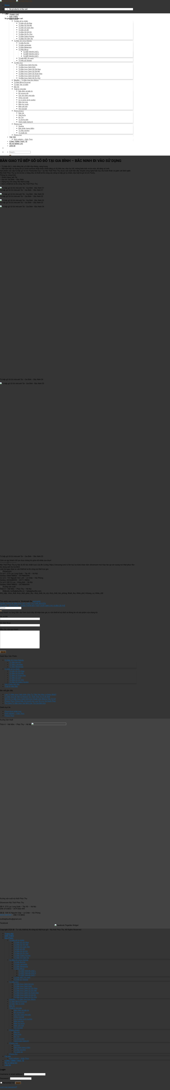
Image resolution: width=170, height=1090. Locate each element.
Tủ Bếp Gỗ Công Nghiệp (23, 41)
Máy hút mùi (23, 102)
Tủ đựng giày (23, 120)
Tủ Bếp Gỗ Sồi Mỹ (25, 26)
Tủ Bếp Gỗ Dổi (15, 678)
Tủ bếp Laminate (25, 45)
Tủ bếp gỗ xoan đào (26, 28)
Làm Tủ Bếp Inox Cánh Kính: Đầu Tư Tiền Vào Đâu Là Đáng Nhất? (30, 694)
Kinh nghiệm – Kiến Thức (23, 139)
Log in (18, 1083)
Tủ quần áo (23, 133)
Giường (21, 126)
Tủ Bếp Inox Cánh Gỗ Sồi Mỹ (29, 71)
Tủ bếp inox (18, 63)
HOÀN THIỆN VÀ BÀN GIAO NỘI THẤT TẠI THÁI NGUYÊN (23, 603)
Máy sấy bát (23, 107)
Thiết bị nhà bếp (20, 89)
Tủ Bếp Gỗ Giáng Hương (18, 682)
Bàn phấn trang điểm (26, 128)
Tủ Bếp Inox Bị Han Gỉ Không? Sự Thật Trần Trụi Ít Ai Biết (27, 697)
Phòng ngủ (18, 124)
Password (5, 1078)
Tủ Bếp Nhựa (23, 50)
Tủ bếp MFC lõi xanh (26, 58)
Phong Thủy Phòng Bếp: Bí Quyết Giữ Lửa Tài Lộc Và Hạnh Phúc (30, 701)
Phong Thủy (9, 716)
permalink (37, 601)
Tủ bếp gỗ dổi (24, 30)
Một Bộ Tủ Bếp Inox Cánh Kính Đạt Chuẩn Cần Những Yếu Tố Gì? (30, 699)
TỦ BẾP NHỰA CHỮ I (31, 56)
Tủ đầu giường (24, 131)
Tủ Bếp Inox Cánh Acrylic (28, 65)
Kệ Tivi (21, 117)
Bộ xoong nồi (23, 93)
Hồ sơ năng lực (16, 144)
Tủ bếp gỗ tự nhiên (21, 21)
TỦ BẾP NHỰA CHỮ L (31, 52)
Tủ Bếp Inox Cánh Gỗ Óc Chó (29, 78)
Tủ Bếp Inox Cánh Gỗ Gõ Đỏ (29, 76)
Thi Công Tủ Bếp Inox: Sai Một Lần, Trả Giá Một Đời (25, 703)
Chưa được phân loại (13, 711)
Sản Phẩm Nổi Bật (12, 684)
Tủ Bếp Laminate (16, 664)
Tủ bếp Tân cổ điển (21, 85)
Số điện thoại (5, 623)
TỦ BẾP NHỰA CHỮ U (31, 54)
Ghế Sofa (22, 115)
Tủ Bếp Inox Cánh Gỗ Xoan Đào (30, 74)
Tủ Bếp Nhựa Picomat (22, 82)
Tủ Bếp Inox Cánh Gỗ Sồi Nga (30, 69)
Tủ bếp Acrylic (24, 43)
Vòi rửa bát (23, 109)
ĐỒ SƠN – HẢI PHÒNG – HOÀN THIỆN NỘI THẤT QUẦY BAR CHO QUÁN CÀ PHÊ (32, 606)
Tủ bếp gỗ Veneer (25, 61)
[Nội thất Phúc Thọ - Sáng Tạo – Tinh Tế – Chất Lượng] (16, 1)
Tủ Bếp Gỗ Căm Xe (26, 39)
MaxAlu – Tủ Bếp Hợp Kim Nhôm (26, 80)
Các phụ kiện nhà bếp (27, 96)
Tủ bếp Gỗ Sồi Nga (16, 671)
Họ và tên (4, 616)
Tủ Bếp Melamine (25, 47)
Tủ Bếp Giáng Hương (26, 36)
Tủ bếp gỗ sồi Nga (25, 23)
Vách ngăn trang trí (26, 122)
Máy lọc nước (24, 104)
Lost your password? (8, 1087)
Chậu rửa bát (23, 98)
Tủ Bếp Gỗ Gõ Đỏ (25, 32)
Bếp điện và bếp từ (26, 91)
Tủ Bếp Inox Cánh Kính (27, 67)
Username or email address (12, 1074)
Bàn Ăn (16, 87)
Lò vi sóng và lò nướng (27, 100)
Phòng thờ (18, 135)
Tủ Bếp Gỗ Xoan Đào (17, 675)
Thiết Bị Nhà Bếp (11, 686)
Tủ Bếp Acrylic (15, 662)
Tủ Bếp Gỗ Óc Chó (25, 34)
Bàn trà (21, 113)
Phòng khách (19, 111)
